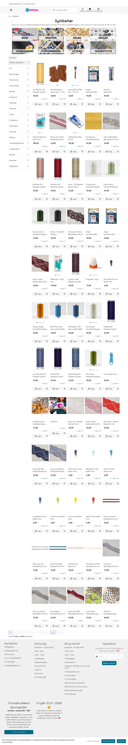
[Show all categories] (11, 10)
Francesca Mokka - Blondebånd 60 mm (75, 233)
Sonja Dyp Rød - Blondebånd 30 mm (75, 612)
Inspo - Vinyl (39, 655)
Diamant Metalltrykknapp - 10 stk (110, 612)
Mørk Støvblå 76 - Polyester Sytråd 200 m (74, 375)
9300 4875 (11, 662)
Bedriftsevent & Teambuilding (76, 687)
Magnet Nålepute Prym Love (39, 138)
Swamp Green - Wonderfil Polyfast (40, 233)
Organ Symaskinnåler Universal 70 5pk (92, 233)
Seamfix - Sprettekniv (108, 90)
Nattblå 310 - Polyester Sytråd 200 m (110, 328)
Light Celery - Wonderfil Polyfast (111, 185)
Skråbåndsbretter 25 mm (75, 138)
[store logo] (32, 10)
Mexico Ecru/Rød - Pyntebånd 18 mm (57, 138)
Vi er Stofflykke (70, 679)
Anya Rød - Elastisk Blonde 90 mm (111, 422)
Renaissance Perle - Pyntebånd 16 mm (93, 565)
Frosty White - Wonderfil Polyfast (93, 185)
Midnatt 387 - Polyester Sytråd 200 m (56, 375)
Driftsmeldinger (70, 694)
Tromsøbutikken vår (72, 672)
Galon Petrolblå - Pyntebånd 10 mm (57, 565)
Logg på (37, 670)
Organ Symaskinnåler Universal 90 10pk (92, 90)
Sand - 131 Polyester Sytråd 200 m (75, 185)
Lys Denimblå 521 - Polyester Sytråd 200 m (40, 375)
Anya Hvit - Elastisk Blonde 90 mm (75, 422)
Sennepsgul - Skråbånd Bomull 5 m (93, 138)
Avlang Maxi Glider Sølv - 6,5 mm (75, 90)
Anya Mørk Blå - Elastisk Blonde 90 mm (39, 470)
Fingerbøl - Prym (92, 279)
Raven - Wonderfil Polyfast (57, 233)
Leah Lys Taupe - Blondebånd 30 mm (40, 612)
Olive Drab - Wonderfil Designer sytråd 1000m (93, 375)
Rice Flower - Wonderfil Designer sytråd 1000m (93, 328)
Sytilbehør (16, 16)
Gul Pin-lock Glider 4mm (75, 517)
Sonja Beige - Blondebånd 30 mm (57, 612)
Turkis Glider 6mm (110, 374)
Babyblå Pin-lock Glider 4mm (92, 470)
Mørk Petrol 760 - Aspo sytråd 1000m (57, 328)
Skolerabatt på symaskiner (75, 683)
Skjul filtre (12, 58)
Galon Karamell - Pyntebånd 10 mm (110, 517)
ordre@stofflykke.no (12, 666)
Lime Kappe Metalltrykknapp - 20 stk (92, 612)
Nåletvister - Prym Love (57, 280)
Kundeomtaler (70, 675)
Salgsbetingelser (40, 662)
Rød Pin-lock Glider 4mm (93, 517)
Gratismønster (70, 662)
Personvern (38, 673)
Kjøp (39, 104)
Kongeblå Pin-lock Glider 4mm (39, 517)
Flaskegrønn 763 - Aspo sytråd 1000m (75, 328)
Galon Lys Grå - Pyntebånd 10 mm (39, 565)
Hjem (10, 16)
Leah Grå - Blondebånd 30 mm (111, 565)
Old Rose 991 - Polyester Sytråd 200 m (39, 185)
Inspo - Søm (39, 651)
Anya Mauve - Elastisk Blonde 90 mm (93, 422)
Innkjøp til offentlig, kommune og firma (77, 667)
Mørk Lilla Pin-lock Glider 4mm (75, 470)
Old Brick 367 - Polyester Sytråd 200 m (56, 185)
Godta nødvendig (108, 741)
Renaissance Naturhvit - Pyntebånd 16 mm (75, 565)
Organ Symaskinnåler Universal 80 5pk (110, 233)
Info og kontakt (40, 666)
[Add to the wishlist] (47, 104)
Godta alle (121, 741)
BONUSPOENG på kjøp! (74, 690)
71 (58, 632)
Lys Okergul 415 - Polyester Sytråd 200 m (39, 90)
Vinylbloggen (39, 658)
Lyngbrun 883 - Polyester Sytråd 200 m (74, 280)
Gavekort (53, 421)
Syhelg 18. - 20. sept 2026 (43, 647)
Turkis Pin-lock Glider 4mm (109, 470)
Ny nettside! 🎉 (40, 677)
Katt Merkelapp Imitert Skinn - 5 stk (57, 90)
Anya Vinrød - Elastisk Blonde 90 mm (39, 280)
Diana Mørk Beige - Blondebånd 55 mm (111, 138)
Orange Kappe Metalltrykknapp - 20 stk (39, 422)
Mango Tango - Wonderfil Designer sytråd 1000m (40, 328)
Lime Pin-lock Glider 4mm (57, 517)
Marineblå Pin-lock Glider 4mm (111, 280)
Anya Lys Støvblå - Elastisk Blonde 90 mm (57, 470)
